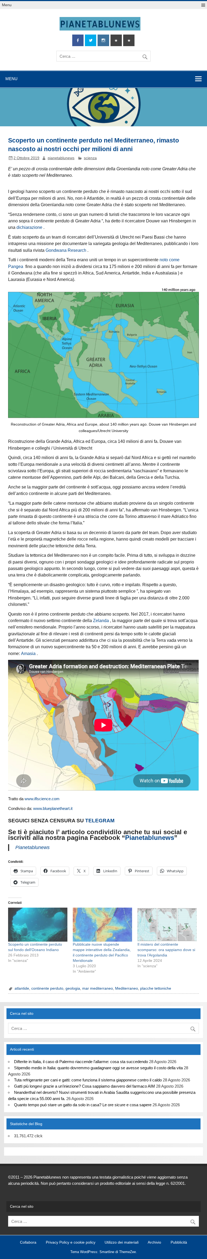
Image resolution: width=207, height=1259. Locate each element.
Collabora (28, 1242)
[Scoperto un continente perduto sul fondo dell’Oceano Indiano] (37, 925)
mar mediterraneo (97, 988)
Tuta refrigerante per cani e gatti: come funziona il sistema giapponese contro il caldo (88, 1080)
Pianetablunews (149, 837)
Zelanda (101, 620)
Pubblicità (179, 1242)
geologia (72, 988)
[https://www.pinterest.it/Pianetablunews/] (116, 40)
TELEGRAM (100, 820)
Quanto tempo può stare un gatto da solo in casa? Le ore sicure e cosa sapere (82, 1104)
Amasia (28, 653)
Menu (7, 5)
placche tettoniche (155, 988)
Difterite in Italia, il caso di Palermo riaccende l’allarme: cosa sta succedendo (81, 1061)
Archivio (154, 1242)
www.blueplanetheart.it (53, 808)
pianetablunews (61, 158)
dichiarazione (29, 227)
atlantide (22, 988)
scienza (90, 158)
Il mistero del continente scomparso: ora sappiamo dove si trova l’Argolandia (166, 949)
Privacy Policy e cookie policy (70, 1242)
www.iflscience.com (42, 798)
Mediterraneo (126, 988)
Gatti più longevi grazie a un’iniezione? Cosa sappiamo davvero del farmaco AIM (84, 1086)
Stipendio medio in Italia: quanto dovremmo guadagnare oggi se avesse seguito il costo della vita (98, 1067)
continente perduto (47, 988)
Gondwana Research (66, 250)
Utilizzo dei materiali (122, 1242)
